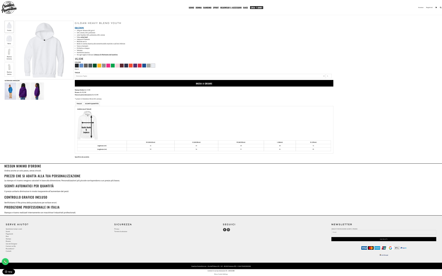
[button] (191, 7)
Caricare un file (11, 246)
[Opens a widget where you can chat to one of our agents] (8, 272)
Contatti (8, 251)
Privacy (116, 229)
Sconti (8, 231)
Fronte (9, 30)
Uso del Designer (11, 244)
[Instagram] (228, 229)
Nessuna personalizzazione (83, 95)
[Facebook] (224, 229)
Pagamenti (9, 234)
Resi (7, 236)
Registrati (429, 7)
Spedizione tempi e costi (14, 229)
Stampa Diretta (79, 90)
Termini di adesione (120, 231)
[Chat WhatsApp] (5, 261)
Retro (9, 43)
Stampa (8, 239)
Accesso (420, 7)
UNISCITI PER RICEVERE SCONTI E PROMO (344, 229)
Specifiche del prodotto (82, 157)
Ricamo (77, 92)
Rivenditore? (10, 249)
